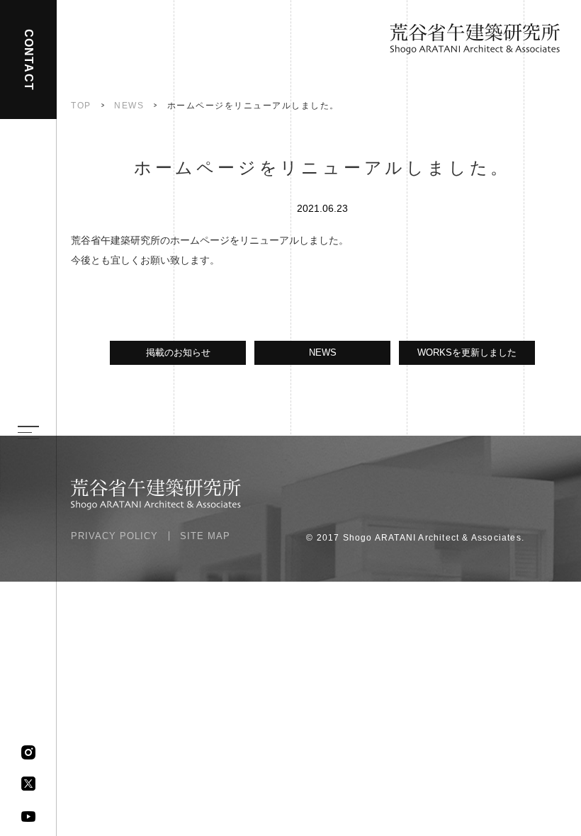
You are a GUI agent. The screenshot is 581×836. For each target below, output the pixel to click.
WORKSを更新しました (467, 353)
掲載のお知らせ (178, 353)
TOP (81, 106)
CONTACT (29, 60)
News (129, 106)
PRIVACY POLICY (114, 536)
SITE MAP (205, 536)
